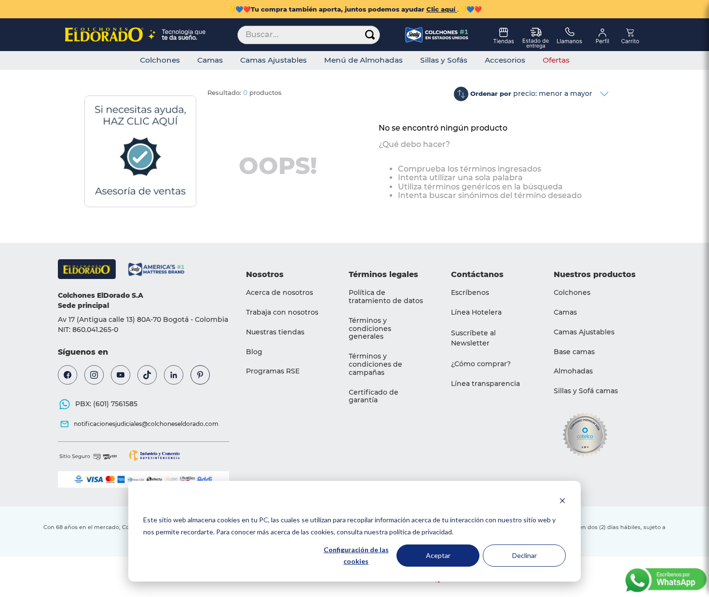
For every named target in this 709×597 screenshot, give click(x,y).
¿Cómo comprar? (481, 363)
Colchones (160, 60)
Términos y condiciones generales (370, 328)
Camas (210, 60)
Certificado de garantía (373, 396)
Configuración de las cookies (356, 555)
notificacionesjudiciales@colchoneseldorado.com (146, 423)
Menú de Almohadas (363, 60)
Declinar (524, 555)
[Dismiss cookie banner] (562, 502)
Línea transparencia (485, 383)
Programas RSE (273, 371)
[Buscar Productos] (370, 35)
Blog (254, 351)
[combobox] (308, 34)
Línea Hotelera (476, 312)
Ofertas (556, 60)
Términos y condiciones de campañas (375, 364)
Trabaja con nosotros (282, 312)
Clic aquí (441, 9)
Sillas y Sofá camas (586, 390)
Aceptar (438, 555)
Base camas (574, 351)
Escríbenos (470, 292)
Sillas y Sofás (443, 60)
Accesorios (505, 60)
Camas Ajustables (273, 60)
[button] (490, 338)
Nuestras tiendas (275, 332)
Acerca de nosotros (279, 292)
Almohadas (573, 371)
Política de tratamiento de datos (386, 296)
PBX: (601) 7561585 (106, 403)
